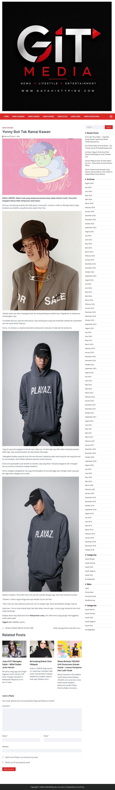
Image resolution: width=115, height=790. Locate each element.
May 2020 (88, 477)
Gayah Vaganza (18, 116)
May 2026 (88, 195)
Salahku (16, 622)
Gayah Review (48, 116)
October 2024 (89, 272)
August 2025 (89, 231)
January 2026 (89, 211)
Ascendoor (61, 787)
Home (6, 116)
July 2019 (88, 517)
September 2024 (90, 276)
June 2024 (88, 288)
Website (5, 746)
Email (46, 736)
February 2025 (90, 255)
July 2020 (88, 469)
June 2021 (88, 425)
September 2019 (90, 509)
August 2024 (89, 280)
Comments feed (90, 596)
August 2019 (89, 513)
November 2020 (90, 453)
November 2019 (90, 501)
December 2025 (90, 215)
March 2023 (89, 344)
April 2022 (88, 388)
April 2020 (88, 481)
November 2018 (90, 545)
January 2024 (89, 308)
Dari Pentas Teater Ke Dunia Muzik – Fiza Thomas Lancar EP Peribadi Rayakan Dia (98, 146)
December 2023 (90, 312)
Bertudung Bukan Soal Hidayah (41, 663)
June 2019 (88, 521)
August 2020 (89, 465)
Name (5, 736)
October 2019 (89, 505)
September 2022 (90, 368)
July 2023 (88, 332)
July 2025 (88, 235)
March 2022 (89, 393)
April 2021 (88, 433)
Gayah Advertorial (92, 116)
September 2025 (90, 227)
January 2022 (89, 400)
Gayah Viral (75, 116)
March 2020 (89, 485)
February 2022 (90, 397)
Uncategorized (90, 579)
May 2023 (88, 340)
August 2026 (89, 183)
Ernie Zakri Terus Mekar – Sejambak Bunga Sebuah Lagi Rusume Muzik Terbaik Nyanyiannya (97, 139)
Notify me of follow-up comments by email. (21, 757)
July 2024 (88, 284)
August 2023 (89, 328)
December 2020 (90, 449)
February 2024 (90, 304)
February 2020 (90, 489)
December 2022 (90, 356)
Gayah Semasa (33, 116)
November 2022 (90, 360)
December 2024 (90, 264)
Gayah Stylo (62, 116)
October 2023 (89, 320)
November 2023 (90, 316)
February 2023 (90, 348)
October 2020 (89, 457)
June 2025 (88, 239)
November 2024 (90, 268)
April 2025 (88, 248)
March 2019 (89, 529)
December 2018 (90, 541)
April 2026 (88, 199)
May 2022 (88, 384)
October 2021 (89, 413)
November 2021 (90, 409)
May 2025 (88, 243)
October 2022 (89, 364)
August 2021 (89, 421)
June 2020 (88, 473)
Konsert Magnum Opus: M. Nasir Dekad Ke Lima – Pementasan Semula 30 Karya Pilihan (98, 163)
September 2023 (90, 324)
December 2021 (90, 405)
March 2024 (89, 300)
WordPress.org (90, 600)
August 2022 (89, 372)
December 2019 (90, 497)
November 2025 (90, 219)
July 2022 (88, 376)
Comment (6, 706)
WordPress (80, 787)
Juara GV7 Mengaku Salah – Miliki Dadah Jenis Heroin (12, 664)
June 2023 (88, 336)
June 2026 (88, 191)
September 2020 (90, 461)
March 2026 (89, 203)
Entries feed (89, 592)
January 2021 (89, 445)
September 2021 (90, 417)
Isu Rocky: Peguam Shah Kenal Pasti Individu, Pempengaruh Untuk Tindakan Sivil (98, 154)
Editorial (6, 136)
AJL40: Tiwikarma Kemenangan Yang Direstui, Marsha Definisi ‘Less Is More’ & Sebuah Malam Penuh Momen (98, 171)
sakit (10, 622)
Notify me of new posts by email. (17, 762)
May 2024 (88, 292)
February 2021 (90, 441)
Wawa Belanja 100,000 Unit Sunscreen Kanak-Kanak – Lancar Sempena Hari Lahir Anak (70, 666)
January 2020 (89, 493)
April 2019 (88, 525)
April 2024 (88, 296)
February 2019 (90, 533)
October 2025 (89, 223)
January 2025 (89, 260)
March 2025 (89, 252)
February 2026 (90, 207)
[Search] (111, 116)
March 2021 (89, 437)
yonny (22, 622)
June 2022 (88, 380)
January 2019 (89, 538)
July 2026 (88, 187)
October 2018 (89, 550)
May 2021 (88, 429)
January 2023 (89, 352)
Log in (87, 588)
